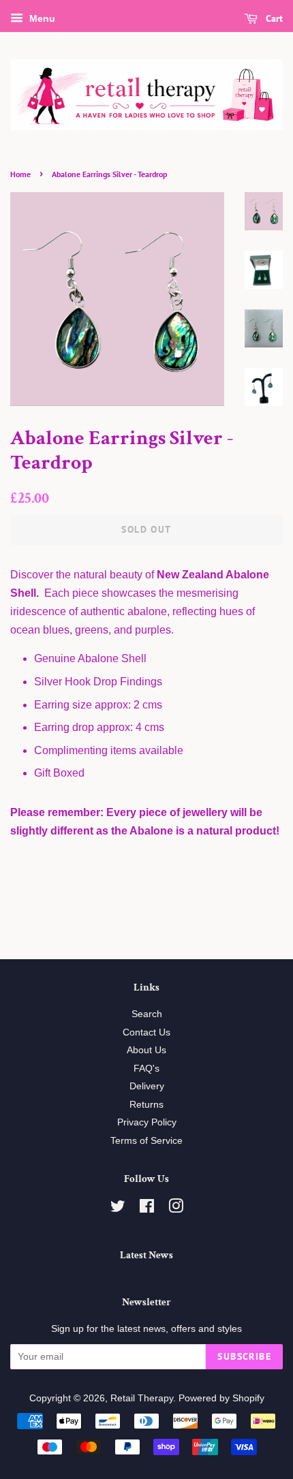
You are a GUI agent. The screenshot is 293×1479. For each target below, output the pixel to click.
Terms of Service (146, 1141)
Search (147, 1014)
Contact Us (146, 1032)
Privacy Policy (146, 1122)
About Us (146, 1050)
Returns (146, 1105)
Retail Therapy (141, 1398)
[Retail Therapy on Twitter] (117, 1209)
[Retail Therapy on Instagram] (175, 1209)
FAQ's (146, 1068)
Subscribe (244, 1356)
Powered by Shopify (221, 1398)
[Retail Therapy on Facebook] (147, 1209)
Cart (273, 18)
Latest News (146, 1255)
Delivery (146, 1086)
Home (20, 174)
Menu (41, 18)
